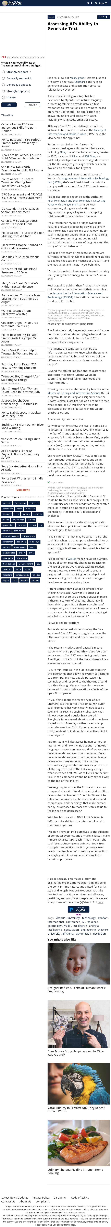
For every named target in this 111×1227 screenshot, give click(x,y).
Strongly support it (19, 72)
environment (18, 519)
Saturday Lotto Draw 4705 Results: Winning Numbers (18, 366)
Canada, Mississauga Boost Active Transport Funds (19, 222)
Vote (9, 104)
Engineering (88, 929)
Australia (7, 503)
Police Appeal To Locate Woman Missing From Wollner (22, 234)
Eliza (62, 152)
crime (31, 552)
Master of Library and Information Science (74, 393)
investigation (20, 547)
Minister (31, 519)
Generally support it (19, 78)
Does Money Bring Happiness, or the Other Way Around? (76, 1052)
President (7, 575)
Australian (30, 508)
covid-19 (6, 530)
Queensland (8, 525)
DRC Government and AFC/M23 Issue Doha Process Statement (21, 196)
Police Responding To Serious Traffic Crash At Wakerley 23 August (21, 143)
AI (83, 922)
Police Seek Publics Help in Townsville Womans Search (19, 351)
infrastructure (29, 536)
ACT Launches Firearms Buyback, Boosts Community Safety (20, 454)
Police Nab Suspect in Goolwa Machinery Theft (21, 414)
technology (89, 918)
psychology (55, 925)
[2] (2, 1218)
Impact (6, 580)
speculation (71, 929)
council (33, 525)
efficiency (68, 933)
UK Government (26, 563)
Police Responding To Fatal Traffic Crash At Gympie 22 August (19, 338)
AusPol (32, 547)
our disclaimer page (66, 1224)
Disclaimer (60, 1197)
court (15, 580)
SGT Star (89, 156)
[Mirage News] (12, 3)
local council (19, 530)
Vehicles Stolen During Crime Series (20, 440)
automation (83, 933)
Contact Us (8, 1201)
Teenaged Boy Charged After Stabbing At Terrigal (20, 378)
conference (73, 922)
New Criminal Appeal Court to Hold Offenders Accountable (21, 156)
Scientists (7, 569)
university (73, 918)
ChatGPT (79, 81)
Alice (75, 156)
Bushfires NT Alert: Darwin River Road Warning (22, 426)
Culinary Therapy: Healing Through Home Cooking (75, 1171)
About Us (25, 1201)
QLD (38, 563)
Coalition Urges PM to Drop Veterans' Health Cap (19, 324)
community (8, 508)
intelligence (80, 925)
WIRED (72, 558)
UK (41, 525)
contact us (47, 1224)
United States (9, 552)
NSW (17, 514)
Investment (8, 541)
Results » (32, 104)
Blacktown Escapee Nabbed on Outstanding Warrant (21, 246)
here (100, 902)
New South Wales (11, 536)
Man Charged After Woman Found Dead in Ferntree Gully (20, 390)
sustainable (22, 558)
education (21, 541)
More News (23, 489)
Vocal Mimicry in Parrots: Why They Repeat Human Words (76, 1109)
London (102, 918)
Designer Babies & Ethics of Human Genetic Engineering (77, 989)
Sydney (28, 569)
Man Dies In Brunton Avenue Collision (20, 258)
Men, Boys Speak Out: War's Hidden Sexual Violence (19, 285)
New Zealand (9, 563)
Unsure (11, 97)
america (36, 575)
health (6, 519)
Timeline (7, 115)
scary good (77, 78)
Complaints (43, 1201)
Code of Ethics (80, 1197)
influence (92, 922)
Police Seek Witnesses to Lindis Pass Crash (22, 480)
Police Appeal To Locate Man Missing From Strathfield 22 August (20, 298)
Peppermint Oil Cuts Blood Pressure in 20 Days (19, 270)
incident (35, 580)
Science (51, 17)
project (22, 552)
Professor (38, 514)
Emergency (8, 558)
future (18, 569)
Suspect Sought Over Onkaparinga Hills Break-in (19, 402)
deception (99, 933)
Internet (24, 580)
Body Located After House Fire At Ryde (21, 468)
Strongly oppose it (18, 91)
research (7, 514)
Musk (67, 925)
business (22, 525)
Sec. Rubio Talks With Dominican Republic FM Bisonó (22, 168)
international (56, 922)
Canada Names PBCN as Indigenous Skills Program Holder (18, 127)
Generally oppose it (19, 84)
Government (20, 503)
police (19, 508)
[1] (107, 1215)
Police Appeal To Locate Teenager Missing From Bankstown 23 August (17, 182)
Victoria (60, 918)
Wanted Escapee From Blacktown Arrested (16, 312)
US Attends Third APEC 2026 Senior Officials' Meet (20, 210)
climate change (22, 575)
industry (6, 547)
